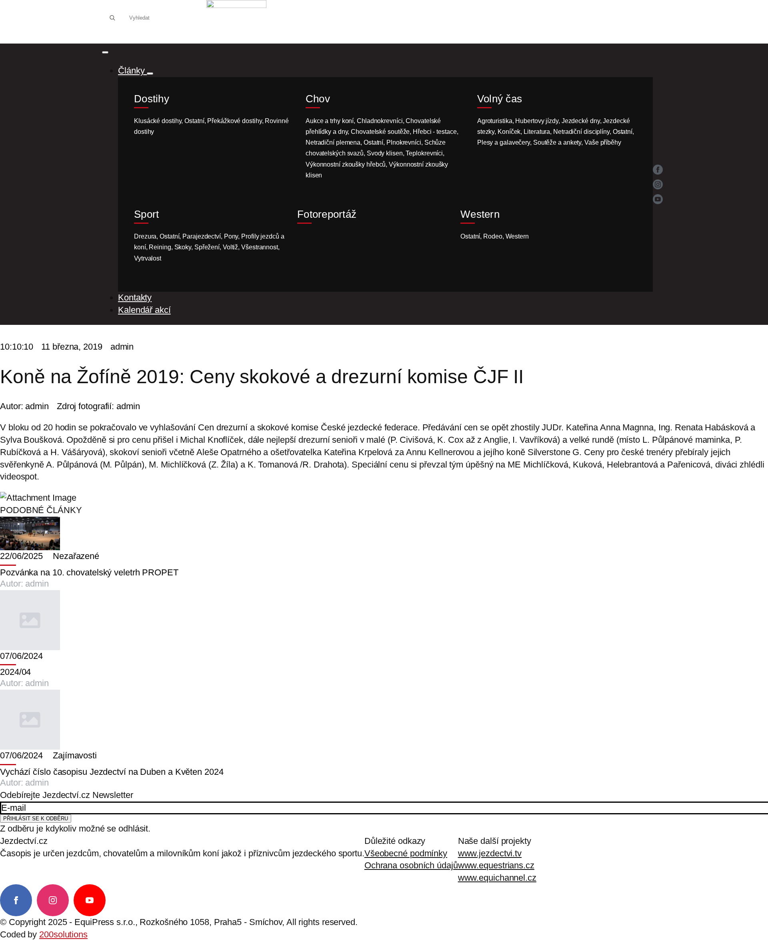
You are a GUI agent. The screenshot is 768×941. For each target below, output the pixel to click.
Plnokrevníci (403, 142)
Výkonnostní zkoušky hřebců (346, 164)
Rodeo (492, 236)
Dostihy (151, 99)
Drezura (145, 236)
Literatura (537, 131)
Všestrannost (259, 247)
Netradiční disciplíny (581, 131)
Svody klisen (385, 153)
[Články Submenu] (150, 73)
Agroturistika (494, 120)
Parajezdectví (201, 236)
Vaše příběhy (602, 142)
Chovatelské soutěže (380, 131)
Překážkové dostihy (234, 120)
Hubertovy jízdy (536, 120)
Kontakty (135, 297)
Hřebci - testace (434, 131)
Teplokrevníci (424, 153)
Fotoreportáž (326, 214)
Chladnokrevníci (380, 120)
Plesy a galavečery (503, 142)
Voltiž (230, 247)
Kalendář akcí (144, 310)
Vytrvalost (147, 258)
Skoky (183, 247)
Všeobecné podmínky (405, 853)
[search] (112, 18)
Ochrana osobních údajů (411, 865)
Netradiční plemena (333, 142)
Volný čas (499, 99)
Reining (160, 247)
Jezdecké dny (581, 120)
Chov (318, 99)
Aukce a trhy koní (330, 120)
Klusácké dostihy (157, 120)
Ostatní (194, 120)
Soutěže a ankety (557, 142)
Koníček (509, 131)
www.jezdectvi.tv (490, 853)
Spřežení (207, 247)
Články (132, 71)
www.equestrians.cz (496, 865)
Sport (146, 214)
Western (480, 214)
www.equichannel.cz (497, 878)
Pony (231, 236)
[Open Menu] (105, 52)
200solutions (63, 934)
